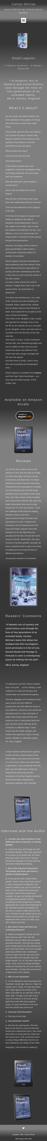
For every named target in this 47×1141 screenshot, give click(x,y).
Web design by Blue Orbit (23, 1139)
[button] (23, 20)
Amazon (37, 373)
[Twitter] (23, 1128)
